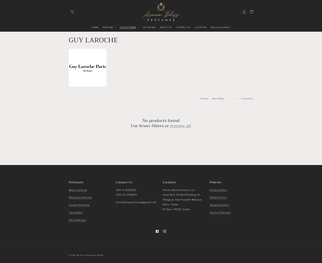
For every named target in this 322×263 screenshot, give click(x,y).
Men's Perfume (78, 190)
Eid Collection (77, 220)
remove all (180, 125)
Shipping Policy (219, 205)
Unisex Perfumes (79, 205)
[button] (72, 11)
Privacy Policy (218, 190)
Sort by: (204, 98)
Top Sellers (76, 212)
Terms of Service (220, 212)
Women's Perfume (80, 197)
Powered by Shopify (95, 255)
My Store (81, 255)
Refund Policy (218, 197)
